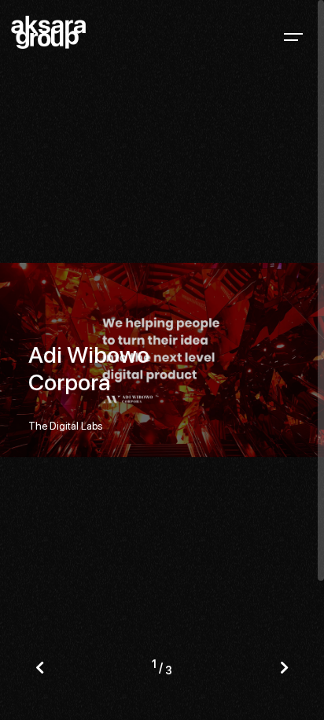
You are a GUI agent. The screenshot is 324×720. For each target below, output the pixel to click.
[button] (283, 667)
